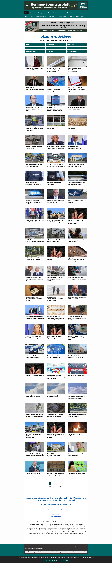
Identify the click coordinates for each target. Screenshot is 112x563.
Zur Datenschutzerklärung (50, 560)
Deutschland (47, 13)
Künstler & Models (62, 16)
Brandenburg (39, 13)
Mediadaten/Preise (74, 16)
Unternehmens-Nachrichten (70, 13)
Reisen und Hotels (29, 16)
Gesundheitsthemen (41, 16)
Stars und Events (57, 13)
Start (26, 13)
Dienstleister (52, 16)
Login (82, 16)
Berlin (31, 13)
